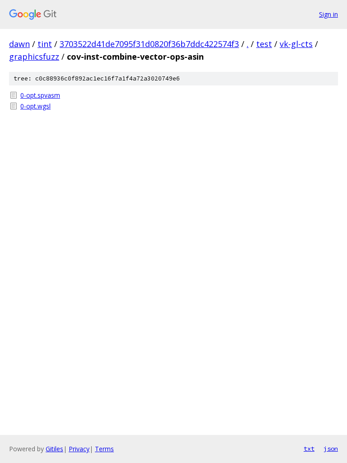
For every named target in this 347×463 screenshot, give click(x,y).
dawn (19, 43)
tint (45, 43)
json (331, 448)
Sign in (328, 14)
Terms (104, 448)
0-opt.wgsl (35, 106)
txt (309, 448)
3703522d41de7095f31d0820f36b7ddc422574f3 (149, 43)
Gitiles (54, 448)
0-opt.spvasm (40, 95)
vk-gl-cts (296, 43)
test (264, 43)
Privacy (79, 448)
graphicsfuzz (34, 56)
